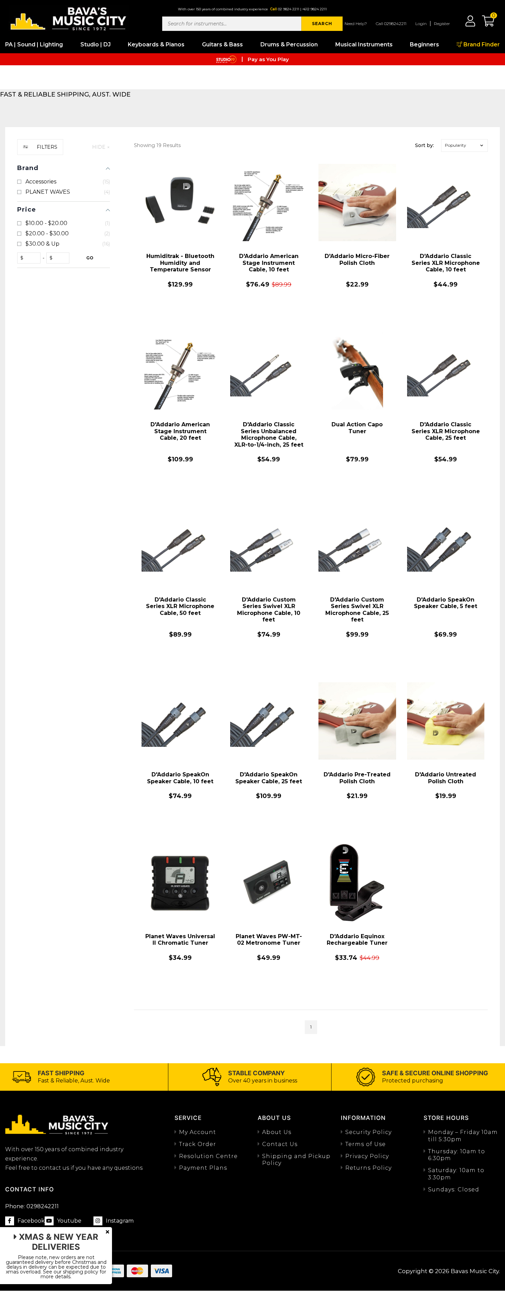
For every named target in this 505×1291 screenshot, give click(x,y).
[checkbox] (63, 182)
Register (442, 23)
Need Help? (356, 23)
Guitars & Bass (222, 44)
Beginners (424, 44)
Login (421, 23)
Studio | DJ (95, 44)
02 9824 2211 (288, 9)
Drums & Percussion (289, 44)
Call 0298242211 (391, 23)
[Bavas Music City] (69, 18)
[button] (484, 23)
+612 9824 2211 (314, 9)
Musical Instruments (364, 44)
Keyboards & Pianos (156, 44)
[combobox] (231, 23)
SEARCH (322, 23)
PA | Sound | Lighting (34, 44)
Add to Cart (180, 311)
